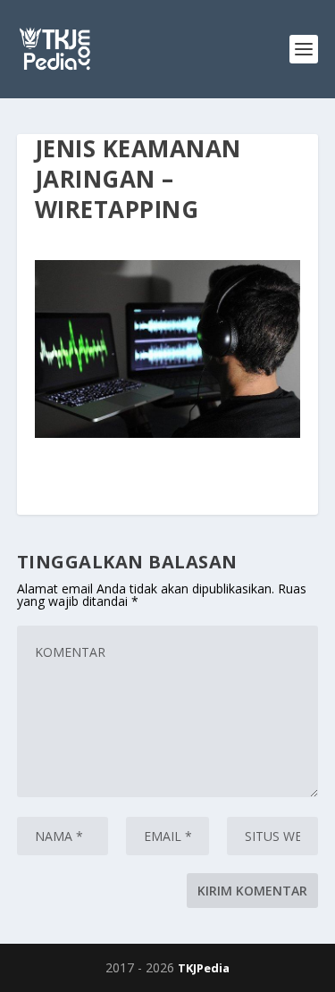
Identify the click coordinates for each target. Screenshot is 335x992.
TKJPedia (204, 968)
